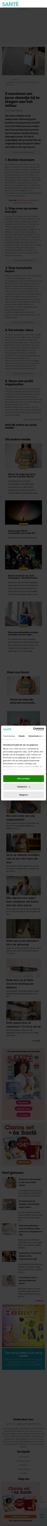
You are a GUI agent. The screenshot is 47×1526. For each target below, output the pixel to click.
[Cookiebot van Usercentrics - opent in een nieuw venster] (33, 729)
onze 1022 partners (18, 749)
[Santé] (10, 3)
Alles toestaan (23, 778)
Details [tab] (22, 736)
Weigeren (23, 795)
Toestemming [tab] (9, 736)
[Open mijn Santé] (37, 3)
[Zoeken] (43, 4)
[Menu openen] (31, 3)
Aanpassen (22, 787)
